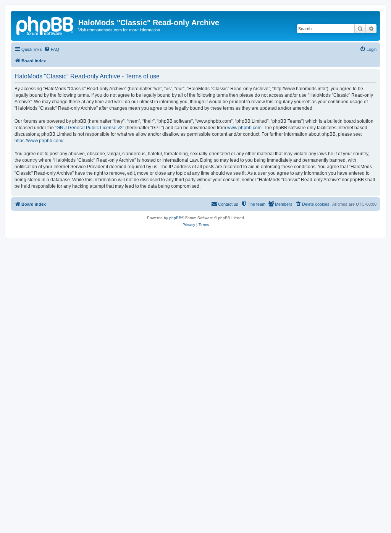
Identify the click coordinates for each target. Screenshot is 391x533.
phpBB (175, 218)
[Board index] (45, 25)
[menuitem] (51, 49)
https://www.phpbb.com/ (39, 140)
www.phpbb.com (244, 127)
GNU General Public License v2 (90, 127)
